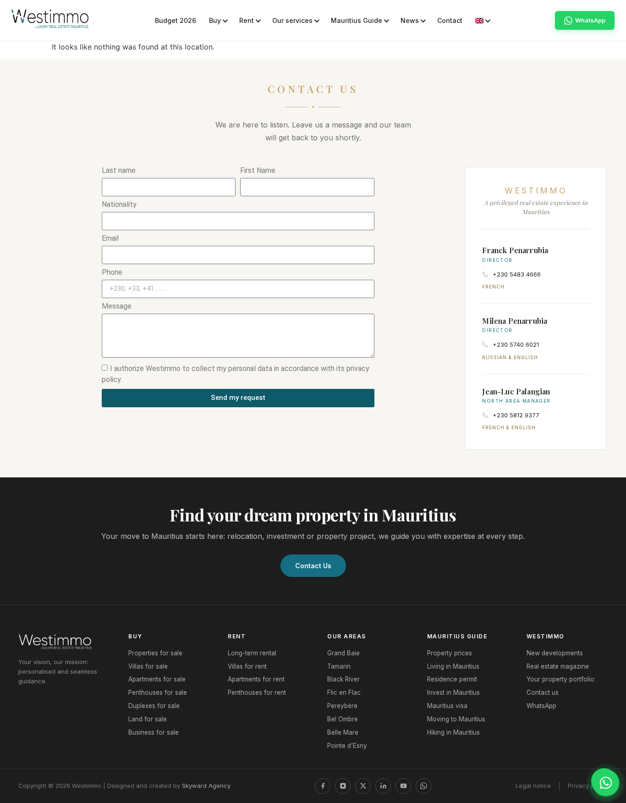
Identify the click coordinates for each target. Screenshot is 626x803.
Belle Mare (342, 732)
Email (110, 239)
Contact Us (313, 566)
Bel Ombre (342, 719)
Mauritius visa (447, 705)
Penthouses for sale (157, 692)
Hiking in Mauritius (453, 732)
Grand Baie (343, 653)
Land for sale (147, 719)
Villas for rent (247, 666)
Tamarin (339, 666)
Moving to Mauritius (456, 719)
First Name (257, 171)
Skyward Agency (206, 785)
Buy (215, 20)
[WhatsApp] (423, 786)
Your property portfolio (560, 679)
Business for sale (153, 732)
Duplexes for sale (154, 705)
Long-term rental (252, 653)
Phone (112, 273)
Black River (343, 679)
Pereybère (342, 705)
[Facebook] (322, 786)
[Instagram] (343, 786)
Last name (119, 171)
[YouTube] (403, 786)
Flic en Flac (344, 692)
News (410, 20)
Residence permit (452, 679)
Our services (292, 20)
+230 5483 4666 (517, 274)
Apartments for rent (256, 679)
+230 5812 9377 (516, 415)
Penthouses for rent (257, 692)
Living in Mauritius (453, 666)
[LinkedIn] (383, 786)
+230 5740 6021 (516, 344)
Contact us (543, 692)
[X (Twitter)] (363, 786)
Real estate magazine (558, 666)
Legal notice (533, 785)
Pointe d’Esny (347, 745)
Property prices (449, 653)
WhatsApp (541, 705)
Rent (246, 20)
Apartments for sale (157, 679)
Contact (449, 20)
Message (117, 306)
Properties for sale (155, 653)
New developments (555, 653)
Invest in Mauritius (453, 692)
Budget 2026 (175, 20)
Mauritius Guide (356, 20)
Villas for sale (148, 666)
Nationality (119, 205)
